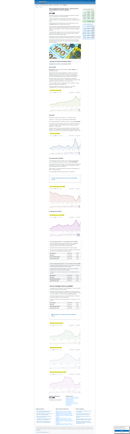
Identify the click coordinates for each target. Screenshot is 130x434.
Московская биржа (69, 403)
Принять (122, 430)
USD (85, 12)
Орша (65, 413)
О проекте (89, 0)
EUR (85, 14)
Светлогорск (62, 415)
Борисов (61, 420)
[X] (54, 13)
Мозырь (67, 415)
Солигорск (66, 420)
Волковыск (65, 418)
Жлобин (71, 415)
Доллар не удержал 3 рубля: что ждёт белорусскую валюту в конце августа (83, 419)
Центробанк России (69, 401)
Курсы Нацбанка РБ (88, 24)
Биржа (77, 397)
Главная (85, 0)
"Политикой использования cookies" (120, 429)
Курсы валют (56, 4)
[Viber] (52, 13)
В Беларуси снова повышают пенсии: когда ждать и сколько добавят (44, 419)
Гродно (57, 418)
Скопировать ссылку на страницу (55, 399)
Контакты (93, 0)
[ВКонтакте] (49, 13)
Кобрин (69, 411)
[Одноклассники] (51, 13)
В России (75, 403)
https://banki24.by (57, 63)
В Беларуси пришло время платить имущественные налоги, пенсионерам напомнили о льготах (83, 422)
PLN (85, 18)
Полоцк (61, 413)
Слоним (69, 418)
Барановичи (62, 411)
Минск (57, 420)
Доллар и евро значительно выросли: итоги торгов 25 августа (44, 417)
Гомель (57, 415)
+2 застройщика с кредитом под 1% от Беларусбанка (84, 411)
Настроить (121, 432)
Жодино (57, 422)
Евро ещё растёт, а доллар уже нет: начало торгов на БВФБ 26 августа (44, 422)
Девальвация (68, 404)
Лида (61, 418)
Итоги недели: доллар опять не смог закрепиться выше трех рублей (44, 411)
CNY (85, 17)
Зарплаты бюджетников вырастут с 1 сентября (83, 417)
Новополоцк (69, 413)
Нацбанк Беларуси (69, 399)
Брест (57, 411)
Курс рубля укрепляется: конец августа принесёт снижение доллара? (45, 414)
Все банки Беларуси (44, 4)
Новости (65, 4)
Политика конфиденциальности (42, 432)
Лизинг (61, 4)
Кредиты (51, 4)
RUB (85, 15)
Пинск (66, 411)
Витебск (57, 413)
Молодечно (71, 420)
